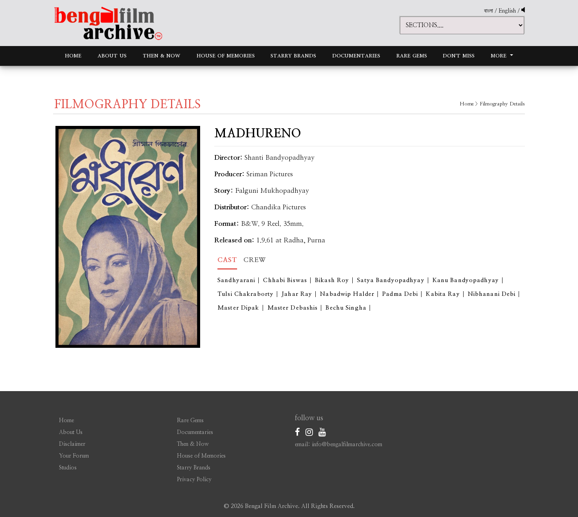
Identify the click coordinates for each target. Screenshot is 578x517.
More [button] (499, 56)
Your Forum (74, 456)
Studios (68, 468)
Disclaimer (72, 444)
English (508, 11)
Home (73, 56)
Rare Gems (411, 56)
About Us (112, 56)
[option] (127, 237)
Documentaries (356, 56)
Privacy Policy (194, 479)
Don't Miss (459, 56)
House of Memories (226, 56)
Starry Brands (293, 56)
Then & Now (161, 56)
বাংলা (488, 11)
